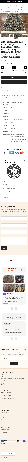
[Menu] (1, 4)
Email (2, 222)
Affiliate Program (5, 429)
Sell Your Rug (3, 448)
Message (3, 236)
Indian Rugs (13, 7)
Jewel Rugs (5, 457)
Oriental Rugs (7, 7)
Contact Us (3, 417)
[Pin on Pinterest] (7, 197)
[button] (5, 303)
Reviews (3, 420)
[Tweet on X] (4, 197)
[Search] (4, 4)
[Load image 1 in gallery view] (14, 23)
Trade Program (4, 432)
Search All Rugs (4, 412)
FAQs (2, 422)
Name (2, 215)
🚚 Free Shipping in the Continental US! (10, 87)
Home (2, 7)
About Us (3, 415)
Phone (2, 229)
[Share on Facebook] (5, 197)
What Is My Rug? (10, 448)
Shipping (3, 424)
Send (4, 248)
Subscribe (14, 363)
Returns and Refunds (5, 427)
